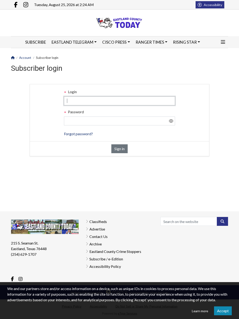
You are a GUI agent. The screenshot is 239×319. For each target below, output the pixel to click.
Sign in (119, 148)
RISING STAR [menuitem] (185, 42)
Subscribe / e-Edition (106, 259)
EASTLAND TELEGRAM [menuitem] (72, 42)
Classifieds (98, 221)
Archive (95, 244)
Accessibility (213, 5)
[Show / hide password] (171, 121)
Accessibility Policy (105, 266)
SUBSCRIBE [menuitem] (35, 42)
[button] (223, 42)
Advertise (97, 229)
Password (75, 112)
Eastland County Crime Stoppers (115, 251)
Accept (223, 310)
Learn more (200, 311)
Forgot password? (78, 133)
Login (72, 91)
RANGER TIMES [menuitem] (150, 42)
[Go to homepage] (119, 23)
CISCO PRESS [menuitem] (114, 42)
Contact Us (98, 236)
